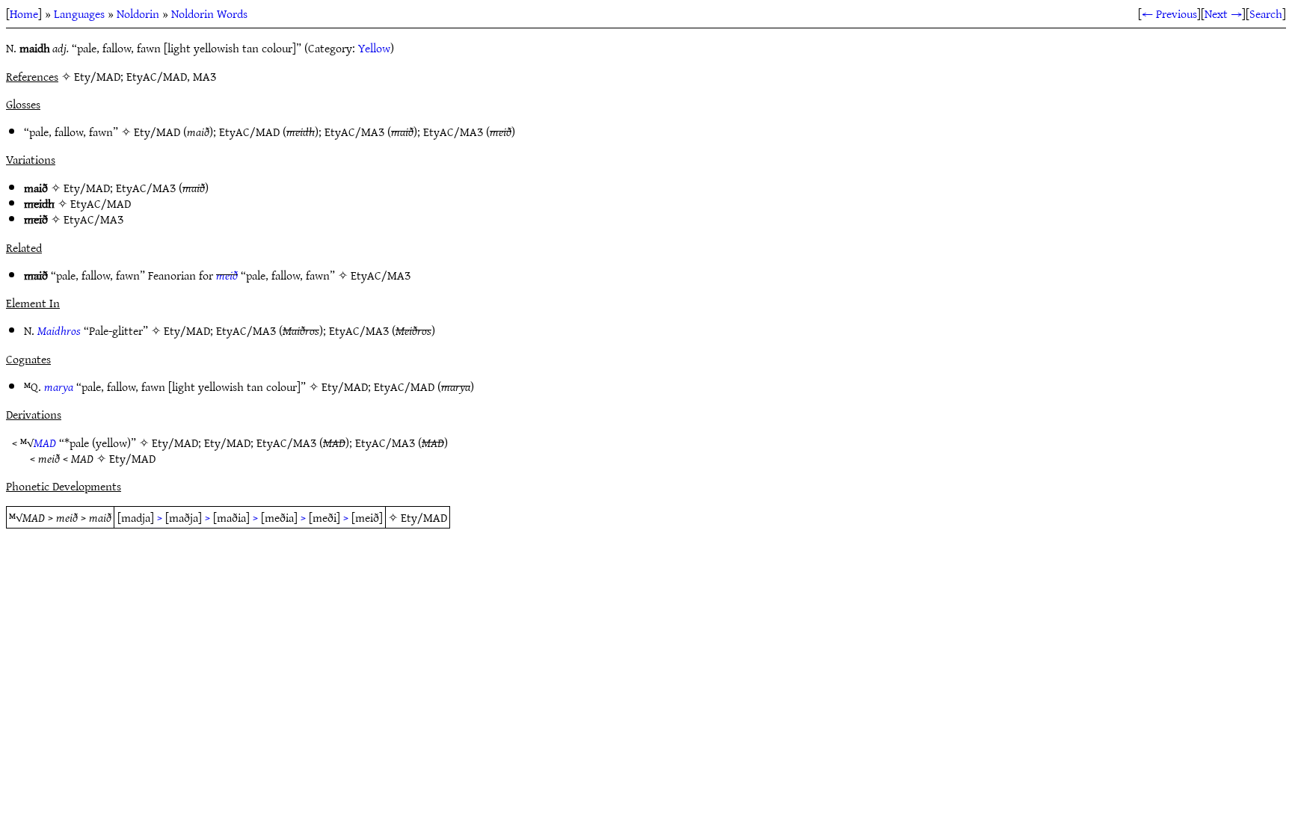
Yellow (374, 47)
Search (1265, 13)
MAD (45, 442)
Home (24, 13)
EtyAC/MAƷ (354, 131)
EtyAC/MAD (249, 131)
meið (227, 275)
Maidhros (59, 330)
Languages (79, 13)
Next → (1223, 13)
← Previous (1169, 13)
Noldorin (138, 13)
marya (58, 386)
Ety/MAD (157, 131)
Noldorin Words (209, 13)
